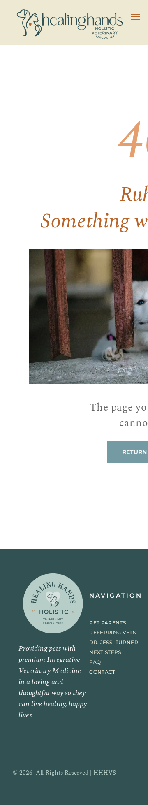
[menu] (135, 17)
